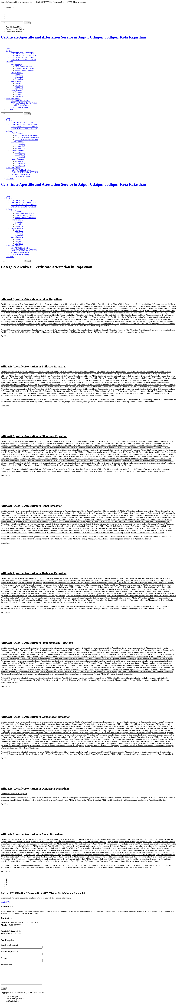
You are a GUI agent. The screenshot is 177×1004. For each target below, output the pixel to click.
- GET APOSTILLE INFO (21, 170)
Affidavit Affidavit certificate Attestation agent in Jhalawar (49, 578)
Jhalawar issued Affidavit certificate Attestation (77, 600)
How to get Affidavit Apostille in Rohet (105, 526)
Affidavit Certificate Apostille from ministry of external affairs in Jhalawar (38, 585)
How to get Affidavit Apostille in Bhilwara (92, 393)
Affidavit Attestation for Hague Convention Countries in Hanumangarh (40, 650)
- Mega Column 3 (17, 150)
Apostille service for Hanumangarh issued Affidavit (20, 661)
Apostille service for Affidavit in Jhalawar (55, 589)
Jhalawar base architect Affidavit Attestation (43, 598)
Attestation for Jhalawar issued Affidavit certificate (45, 591)
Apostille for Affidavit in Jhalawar (120, 587)
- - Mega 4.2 (20, 163)
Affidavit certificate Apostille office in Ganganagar (124, 728)
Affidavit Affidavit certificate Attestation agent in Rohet (48, 511)
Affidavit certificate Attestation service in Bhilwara (92, 380)
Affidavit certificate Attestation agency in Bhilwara (132, 378)
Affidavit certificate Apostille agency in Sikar (93, 306)
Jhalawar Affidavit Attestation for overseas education (86, 596)
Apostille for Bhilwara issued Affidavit (154, 380)
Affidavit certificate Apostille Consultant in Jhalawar (62, 583)
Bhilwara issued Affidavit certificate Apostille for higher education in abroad (124, 391)
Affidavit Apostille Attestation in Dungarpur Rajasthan (35, 788)
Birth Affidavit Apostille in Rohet (48, 526)
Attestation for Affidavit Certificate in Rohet (116, 522)
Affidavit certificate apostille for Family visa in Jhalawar (104, 583)
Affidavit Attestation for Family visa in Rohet (137, 511)
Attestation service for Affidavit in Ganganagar (75, 737)
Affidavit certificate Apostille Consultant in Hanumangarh (109, 652)
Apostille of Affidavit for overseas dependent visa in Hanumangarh (110, 659)
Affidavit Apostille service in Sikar (104, 304)
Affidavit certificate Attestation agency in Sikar (70, 311)
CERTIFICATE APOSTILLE (22, 53)
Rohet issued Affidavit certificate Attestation (64, 533)
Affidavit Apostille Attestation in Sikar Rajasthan (31, 299)
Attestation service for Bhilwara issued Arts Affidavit (55, 387)
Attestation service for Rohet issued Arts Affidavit (146, 524)
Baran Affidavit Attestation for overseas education (91, 855)
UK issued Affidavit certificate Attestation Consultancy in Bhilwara (52, 395)
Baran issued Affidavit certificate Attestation (64, 859)
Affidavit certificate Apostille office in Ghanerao (104, 448)
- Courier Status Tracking (20, 176)
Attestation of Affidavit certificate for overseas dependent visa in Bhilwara (105, 385)
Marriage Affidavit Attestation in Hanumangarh (19, 674)
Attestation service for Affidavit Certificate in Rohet (75, 524)
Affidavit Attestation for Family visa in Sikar (134, 304)
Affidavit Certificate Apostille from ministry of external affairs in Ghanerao (56, 448)
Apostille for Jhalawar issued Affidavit (148, 587)
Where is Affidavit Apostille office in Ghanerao (113, 465)
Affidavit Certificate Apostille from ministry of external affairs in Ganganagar (75, 728)
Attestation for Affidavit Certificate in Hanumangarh (117, 661)
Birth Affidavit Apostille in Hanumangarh (94, 665)
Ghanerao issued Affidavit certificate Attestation (78, 463)
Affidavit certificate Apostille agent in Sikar (127, 306)
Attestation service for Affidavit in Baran (110, 852)
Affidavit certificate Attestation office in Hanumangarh (127, 657)
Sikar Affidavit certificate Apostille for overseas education (92, 321)
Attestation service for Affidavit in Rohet (110, 524)
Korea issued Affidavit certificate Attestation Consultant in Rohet (145, 526)
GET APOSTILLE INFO (20, 101)
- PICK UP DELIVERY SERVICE (24, 172)
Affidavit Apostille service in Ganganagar (117, 722)
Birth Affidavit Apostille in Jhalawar (126, 594)
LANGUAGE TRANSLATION (23, 60)
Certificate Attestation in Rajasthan (14, 304)
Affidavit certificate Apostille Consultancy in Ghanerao (30, 446)
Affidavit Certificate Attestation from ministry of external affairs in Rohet (131, 517)
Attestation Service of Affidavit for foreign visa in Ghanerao (110, 456)
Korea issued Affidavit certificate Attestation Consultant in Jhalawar (121, 600)
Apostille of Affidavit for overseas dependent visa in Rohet (133, 520)
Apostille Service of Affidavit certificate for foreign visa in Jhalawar (132, 589)
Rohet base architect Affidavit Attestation (42, 530)
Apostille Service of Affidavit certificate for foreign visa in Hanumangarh (68, 661)
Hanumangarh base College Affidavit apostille (45, 670)
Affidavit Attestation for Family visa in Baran (137, 839)
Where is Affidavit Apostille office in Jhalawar (77, 602)
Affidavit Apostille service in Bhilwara (111, 372)
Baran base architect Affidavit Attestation (42, 857)
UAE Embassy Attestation (25, 66)
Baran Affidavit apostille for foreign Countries (53, 855)
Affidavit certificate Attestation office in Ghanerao (71, 450)
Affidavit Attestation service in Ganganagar (98, 724)
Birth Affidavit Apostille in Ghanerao (148, 456)
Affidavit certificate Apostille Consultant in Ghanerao (72, 446)
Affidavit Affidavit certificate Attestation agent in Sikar (48, 304)
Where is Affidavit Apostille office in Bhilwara (96, 395)
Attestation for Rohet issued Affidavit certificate (151, 522)
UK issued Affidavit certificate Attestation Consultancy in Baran (100, 861)
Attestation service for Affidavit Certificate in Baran (75, 852)
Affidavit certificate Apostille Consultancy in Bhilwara (29, 376)
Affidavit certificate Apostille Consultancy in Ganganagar (46, 726)
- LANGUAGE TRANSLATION (24, 129)
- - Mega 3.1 (20, 153)
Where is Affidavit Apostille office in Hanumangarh (113, 674)
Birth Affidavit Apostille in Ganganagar (26, 739)
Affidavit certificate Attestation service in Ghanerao (110, 450)
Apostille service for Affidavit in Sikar (152, 313)
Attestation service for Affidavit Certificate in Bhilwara (154, 385)
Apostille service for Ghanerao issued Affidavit (113, 452)
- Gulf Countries (17, 133)
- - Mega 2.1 (20, 144)
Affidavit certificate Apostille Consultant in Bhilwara (71, 376)
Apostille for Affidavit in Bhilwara (126, 380)
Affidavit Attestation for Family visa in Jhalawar (144, 578)
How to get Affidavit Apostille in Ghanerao (113, 463)
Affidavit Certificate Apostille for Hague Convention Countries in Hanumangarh (43, 654)
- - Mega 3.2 (20, 155)
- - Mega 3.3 (20, 157)
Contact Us (5, 902)
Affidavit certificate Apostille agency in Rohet (100, 513)
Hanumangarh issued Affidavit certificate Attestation (59, 672)
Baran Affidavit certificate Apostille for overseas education (133, 855)
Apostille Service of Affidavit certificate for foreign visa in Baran (73, 850)
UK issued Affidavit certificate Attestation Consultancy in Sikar (59, 326)
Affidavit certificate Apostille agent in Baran (135, 842)
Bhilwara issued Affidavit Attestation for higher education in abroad (68, 391)
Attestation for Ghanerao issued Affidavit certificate (65, 454)
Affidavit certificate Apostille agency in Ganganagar (135, 724)
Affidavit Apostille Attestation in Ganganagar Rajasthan (35, 716)
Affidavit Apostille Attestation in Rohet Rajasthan (31, 505)
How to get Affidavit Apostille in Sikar (72, 319)
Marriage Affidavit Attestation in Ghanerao (25, 465)
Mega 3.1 (19, 83)
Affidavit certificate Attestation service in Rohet (40, 520)
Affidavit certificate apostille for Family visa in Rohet (77, 515)
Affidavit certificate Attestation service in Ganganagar (132, 731)
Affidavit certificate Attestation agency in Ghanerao (142, 448)
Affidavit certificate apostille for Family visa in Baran (77, 844)
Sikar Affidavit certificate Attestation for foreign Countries (137, 321)
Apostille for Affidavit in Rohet (70, 520)
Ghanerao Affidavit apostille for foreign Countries (39, 459)
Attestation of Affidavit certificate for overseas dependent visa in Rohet (28, 524)
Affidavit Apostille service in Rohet (105, 511)
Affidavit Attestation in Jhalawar (56, 581)
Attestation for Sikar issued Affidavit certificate (127, 315)
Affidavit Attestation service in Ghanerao (86, 443)
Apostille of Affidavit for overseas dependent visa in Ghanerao (37, 452)
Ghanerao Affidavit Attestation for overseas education (79, 459)
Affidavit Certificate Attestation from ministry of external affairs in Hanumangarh (75, 657)
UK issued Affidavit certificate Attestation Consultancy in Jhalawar (34, 602)
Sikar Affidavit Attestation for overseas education (50, 321)
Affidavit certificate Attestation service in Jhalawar (88, 587)
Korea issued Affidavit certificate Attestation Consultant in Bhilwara (135, 393)
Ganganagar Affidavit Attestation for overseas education (136, 739)
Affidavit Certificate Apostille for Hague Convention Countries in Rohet (125, 515)
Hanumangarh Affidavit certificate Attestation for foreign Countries (137, 667)
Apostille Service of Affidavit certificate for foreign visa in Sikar (51, 315)
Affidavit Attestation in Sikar (35, 306)
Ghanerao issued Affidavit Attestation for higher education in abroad (147, 461)
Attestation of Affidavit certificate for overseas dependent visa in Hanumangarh (39, 663)
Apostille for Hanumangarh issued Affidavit (67, 659)
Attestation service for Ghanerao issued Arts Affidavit (66, 456)
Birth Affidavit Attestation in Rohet (75, 526)
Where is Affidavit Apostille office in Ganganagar (20, 748)
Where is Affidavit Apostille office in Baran (142, 861)
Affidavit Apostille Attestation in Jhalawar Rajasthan (33, 573)
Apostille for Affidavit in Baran (70, 848)
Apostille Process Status (20, 105)
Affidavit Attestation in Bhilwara (57, 374)
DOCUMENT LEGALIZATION (23, 57)
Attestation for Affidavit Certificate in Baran (116, 850)
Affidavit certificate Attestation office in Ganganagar (91, 731)
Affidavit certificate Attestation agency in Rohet (85, 517)
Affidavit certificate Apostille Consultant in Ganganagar (90, 726)
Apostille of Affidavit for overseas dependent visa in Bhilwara (24, 382)
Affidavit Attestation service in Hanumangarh (114, 650)
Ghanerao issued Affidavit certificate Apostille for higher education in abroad (30, 463)
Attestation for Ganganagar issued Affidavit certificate (107, 735)
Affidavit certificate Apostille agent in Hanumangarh (21, 652)
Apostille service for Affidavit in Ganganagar (110, 733)
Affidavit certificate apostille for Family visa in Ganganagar (134, 726)
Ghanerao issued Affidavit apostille (107, 461)
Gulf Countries (16, 64)
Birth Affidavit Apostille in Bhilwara (32, 393)
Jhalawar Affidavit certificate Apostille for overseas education (130, 596)
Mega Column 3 (17, 81)
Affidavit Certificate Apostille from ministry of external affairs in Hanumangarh (105, 654)
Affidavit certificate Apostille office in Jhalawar (85, 585)
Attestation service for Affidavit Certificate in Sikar (45, 317)
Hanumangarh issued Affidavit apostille (79, 670)
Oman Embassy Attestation (25, 70)
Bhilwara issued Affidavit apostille (29, 391)
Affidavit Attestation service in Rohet (68, 513)
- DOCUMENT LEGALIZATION (24, 127)
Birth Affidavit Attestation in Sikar (44, 319)
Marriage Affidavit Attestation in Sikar (152, 319)
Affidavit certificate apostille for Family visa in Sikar (65, 308)
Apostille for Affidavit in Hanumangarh (35, 659)
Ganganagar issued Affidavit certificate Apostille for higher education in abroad (100, 744)
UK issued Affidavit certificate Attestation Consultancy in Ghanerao (68, 465)
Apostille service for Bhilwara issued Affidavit (99, 382)
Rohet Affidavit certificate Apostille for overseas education (128, 528)
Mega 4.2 (19, 94)
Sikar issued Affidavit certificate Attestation (17, 326)
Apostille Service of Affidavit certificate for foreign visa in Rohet (73, 522)
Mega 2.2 (19, 77)
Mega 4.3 (19, 96)
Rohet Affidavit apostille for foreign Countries (49, 528)
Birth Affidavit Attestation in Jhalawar (155, 594)
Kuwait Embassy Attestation (26, 68)
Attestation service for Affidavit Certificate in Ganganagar (35, 737)
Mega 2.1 (19, 75)
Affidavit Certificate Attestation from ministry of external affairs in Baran (131, 846)
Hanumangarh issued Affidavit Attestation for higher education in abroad (122, 670)
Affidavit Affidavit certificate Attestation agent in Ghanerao (49, 441)
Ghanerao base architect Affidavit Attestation (43, 461)
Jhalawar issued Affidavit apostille (105, 598)
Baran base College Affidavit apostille (73, 857)
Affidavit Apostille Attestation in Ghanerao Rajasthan (34, 436)
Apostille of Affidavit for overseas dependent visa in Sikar (115, 313)
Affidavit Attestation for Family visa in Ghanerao (147, 441)
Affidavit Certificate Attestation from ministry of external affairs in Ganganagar (41, 731)
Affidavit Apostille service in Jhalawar (110, 578)
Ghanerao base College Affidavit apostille (77, 461)
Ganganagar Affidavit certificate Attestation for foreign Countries (58, 741)
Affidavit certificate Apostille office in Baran (49, 846)
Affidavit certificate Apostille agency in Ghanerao (122, 443)
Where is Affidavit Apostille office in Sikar (100, 326)
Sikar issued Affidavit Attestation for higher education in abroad (95, 324)
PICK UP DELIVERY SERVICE (24, 103)
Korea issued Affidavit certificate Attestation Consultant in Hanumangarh (145, 672)
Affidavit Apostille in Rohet (80, 511)
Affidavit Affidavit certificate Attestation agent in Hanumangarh (51, 648)
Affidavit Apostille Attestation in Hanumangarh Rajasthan (37, 642)
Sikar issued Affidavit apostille (58, 324)
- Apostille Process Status (20, 174)
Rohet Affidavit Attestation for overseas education (86, 528)
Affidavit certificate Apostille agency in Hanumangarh (152, 650)
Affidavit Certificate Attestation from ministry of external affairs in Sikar (116, 311)
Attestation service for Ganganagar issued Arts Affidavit (115, 737)
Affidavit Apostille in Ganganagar (87, 722)
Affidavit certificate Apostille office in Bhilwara (94, 378)
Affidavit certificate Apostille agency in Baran (100, 842)
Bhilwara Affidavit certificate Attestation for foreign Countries (98, 389)
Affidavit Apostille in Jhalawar (83, 578)
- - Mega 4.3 (20, 166)
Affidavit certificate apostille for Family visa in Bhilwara (113, 376)
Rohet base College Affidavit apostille (73, 530)
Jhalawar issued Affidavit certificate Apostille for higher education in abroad (30, 600)
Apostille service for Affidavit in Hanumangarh (155, 659)
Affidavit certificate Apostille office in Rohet (49, 517)
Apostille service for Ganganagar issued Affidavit (147, 733)
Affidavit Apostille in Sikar (79, 304)
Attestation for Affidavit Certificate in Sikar (92, 315)
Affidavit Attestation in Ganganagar (67, 724)
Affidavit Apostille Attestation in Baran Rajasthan (32, 834)
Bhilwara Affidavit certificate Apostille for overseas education (51, 389)
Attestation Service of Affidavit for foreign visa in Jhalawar (89, 594)
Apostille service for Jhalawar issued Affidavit (89, 589)
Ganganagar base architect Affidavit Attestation (102, 741)
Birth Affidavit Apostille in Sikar (18, 319)
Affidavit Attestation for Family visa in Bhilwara (145, 372)
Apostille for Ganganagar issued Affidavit (27, 733)
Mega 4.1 (19, 92)
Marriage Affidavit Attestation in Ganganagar (102, 746)
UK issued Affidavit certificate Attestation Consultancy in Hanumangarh (65, 674)
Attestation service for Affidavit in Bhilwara (17, 387)
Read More (5, 336)
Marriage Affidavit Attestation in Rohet (16, 528)
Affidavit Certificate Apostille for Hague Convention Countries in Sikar (113, 308)
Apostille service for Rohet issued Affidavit (32, 522)
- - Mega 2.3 (20, 148)
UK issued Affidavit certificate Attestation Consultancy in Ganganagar (146, 746)
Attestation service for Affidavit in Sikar (81, 317)
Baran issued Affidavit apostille (100, 857)
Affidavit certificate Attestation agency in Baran (85, 846)
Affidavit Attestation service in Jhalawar (85, 581)
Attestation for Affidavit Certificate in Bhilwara (19, 385)
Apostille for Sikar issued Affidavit (79, 313)
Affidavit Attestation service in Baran (68, 842)
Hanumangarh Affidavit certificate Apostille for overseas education (85, 667)
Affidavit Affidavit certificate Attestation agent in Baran (48, 839)
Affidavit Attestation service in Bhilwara (85, 374)
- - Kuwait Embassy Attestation (27, 137)
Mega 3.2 (19, 86)
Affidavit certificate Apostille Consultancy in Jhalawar (21, 583)
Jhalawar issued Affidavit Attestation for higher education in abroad (144, 598)
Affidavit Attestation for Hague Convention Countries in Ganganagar (27, 724)
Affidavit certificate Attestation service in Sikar (23, 313)
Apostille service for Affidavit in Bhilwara (65, 382)
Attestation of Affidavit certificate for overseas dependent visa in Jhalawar (93, 591)
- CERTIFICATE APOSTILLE (23, 122)
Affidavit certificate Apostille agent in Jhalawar (156, 581)
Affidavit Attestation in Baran (42, 842)
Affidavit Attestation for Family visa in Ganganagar (152, 722)
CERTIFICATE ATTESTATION (23, 55)
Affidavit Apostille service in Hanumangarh (121, 648)
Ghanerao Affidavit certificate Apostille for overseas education (124, 459)
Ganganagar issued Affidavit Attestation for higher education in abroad (42, 744)
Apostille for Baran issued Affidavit (96, 848)
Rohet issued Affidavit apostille (100, 530)
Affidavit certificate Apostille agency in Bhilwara (120, 374)
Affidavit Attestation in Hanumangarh (82, 650)
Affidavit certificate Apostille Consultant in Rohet (37, 515)
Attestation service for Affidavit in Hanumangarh (134, 663)
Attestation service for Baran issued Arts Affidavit (146, 852)
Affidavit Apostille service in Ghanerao (113, 441)
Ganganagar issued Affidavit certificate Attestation (150, 744)
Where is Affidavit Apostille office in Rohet (147, 533)
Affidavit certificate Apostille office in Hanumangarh (155, 654)
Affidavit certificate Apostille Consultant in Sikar (26, 308)
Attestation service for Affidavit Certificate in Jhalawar (142, 591)
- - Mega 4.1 (20, 161)
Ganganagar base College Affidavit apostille (137, 741)
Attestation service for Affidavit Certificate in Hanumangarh (92, 663)
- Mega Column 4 (17, 159)
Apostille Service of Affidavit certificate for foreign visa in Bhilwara (143, 382)
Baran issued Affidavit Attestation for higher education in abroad (137, 857)
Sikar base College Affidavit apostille (31, 324)
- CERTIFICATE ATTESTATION (24, 124)
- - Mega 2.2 (20, 146)
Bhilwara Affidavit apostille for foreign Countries (140, 387)
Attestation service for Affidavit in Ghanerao (28, 456)
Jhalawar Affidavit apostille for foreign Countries (46, 596)
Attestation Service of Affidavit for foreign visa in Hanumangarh (53, 665)
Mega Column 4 (17, 90)
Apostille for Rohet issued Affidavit (96, 520)
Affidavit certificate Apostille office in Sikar (35, 311)
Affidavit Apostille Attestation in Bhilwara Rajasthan (33, 366)
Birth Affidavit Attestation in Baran (121, 859)
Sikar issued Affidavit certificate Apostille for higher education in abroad (147, 324)
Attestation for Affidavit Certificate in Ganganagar (67, 735)
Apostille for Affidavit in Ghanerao (144, 450)
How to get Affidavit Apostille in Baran (150, 859)
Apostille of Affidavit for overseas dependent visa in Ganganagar (68, 733)
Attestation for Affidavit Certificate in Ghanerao (27, 454)
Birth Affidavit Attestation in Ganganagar (57, 739)
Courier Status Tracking (20, 107)
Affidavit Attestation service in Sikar (61, 306)
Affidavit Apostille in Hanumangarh (90, 648)
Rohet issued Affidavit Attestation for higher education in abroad (137, 530)
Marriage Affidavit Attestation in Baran (60, 861)
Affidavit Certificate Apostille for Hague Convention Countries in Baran (125, 844)
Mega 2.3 (19, 79)
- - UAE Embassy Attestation (26, 135)
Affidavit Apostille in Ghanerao (85, 441)
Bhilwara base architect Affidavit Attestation (140, 389)
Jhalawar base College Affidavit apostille (76, 598)
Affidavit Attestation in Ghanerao (58, 443)
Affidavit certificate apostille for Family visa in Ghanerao (114, 446)
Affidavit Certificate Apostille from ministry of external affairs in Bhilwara (47, 378)
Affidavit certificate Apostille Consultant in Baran (37, 844)
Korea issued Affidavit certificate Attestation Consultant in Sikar (112, 319)
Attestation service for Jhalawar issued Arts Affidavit (46, 594)
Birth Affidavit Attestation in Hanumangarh (127, 665)
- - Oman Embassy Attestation (26, 140)
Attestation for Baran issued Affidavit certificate (151, 850)
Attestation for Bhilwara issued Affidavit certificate (57, 385)
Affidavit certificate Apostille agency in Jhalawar (119, 581)
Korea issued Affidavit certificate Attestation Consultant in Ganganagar (57, 746)
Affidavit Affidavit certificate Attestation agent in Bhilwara (49, 372)
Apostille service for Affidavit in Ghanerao (78, 452)
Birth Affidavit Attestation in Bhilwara (60, 393)
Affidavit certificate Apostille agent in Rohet (135, 513)
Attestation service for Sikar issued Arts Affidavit (115, 317)
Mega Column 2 (17, 73)
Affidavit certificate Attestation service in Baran (40, 848)
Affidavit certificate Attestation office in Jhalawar (49, 587)
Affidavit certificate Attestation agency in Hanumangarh (22, 657)
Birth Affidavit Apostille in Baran (94, 859)
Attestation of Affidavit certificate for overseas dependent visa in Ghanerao (114, 454)
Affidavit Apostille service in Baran (105, 839)
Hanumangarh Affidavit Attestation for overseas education (37, 667)
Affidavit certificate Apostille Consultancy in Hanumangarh (64, 652)
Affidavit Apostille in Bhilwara (84, 372)
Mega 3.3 (19, 88)
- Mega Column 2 (17, 142)
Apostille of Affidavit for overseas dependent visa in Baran (133, 848)
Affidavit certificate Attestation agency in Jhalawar (123, 585)
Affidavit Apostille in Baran (80, 839)
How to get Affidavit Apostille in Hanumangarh (98, 672)
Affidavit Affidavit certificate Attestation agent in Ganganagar (50, 722)
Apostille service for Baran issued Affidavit (32, 850)
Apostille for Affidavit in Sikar (53, 313)
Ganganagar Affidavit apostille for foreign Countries (94, 739)
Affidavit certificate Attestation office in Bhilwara (54, 380)
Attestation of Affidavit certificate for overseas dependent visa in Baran (28, 852)
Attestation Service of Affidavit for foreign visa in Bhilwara (98, 387)
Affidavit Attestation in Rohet (42, 513)
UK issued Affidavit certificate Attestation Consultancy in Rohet (106, 533)
